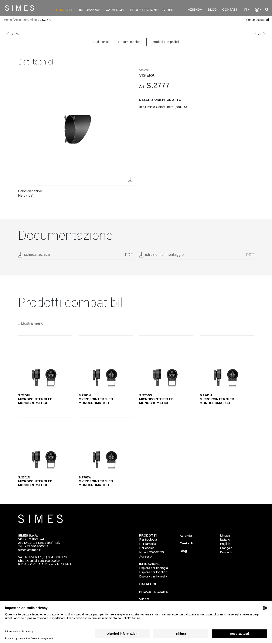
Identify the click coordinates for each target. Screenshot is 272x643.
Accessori (21, 19)
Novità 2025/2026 (151, 552)
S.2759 (15, 34)
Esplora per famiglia (153, 576)
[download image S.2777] (130, 179)
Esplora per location (153, 572)
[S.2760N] (106, 362)
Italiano (225, 539)
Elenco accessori (257, 19)
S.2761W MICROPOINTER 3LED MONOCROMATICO (96, 481)
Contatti (186, 543)
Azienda (186, 535)
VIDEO (168, 9)
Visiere (35, 19)
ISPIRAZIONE (89, 9)
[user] (258, 10)
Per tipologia (148, 539)
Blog (183, 551)
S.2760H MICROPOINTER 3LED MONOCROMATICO (35, 399)
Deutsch (226, 552)
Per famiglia (147, 543)
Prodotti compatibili (165, 41)
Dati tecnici (101, 41)
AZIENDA (195, 9)
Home (8, 19)
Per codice (146, 548)
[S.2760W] (166, 362)
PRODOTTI (65, 9)
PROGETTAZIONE (144, 9)
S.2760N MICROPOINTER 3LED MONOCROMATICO (96, 399)
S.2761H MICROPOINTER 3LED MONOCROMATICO (217, 399)
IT (245, 9)
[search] (267, 9)
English (225, 543)
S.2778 (256, 34)
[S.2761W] (106, 445)
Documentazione (130, 41)
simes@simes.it (29, 550)
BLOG (212, 9)
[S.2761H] (227, 362)
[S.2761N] (45, 445)
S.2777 (47, 19)
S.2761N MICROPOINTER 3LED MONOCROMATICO (35, 481)
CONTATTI (230, 9)
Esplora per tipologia (153, 568)
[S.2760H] (45, 362)
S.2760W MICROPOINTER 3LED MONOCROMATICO (156, 399)
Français (226, 548)
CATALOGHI (115, 9)
